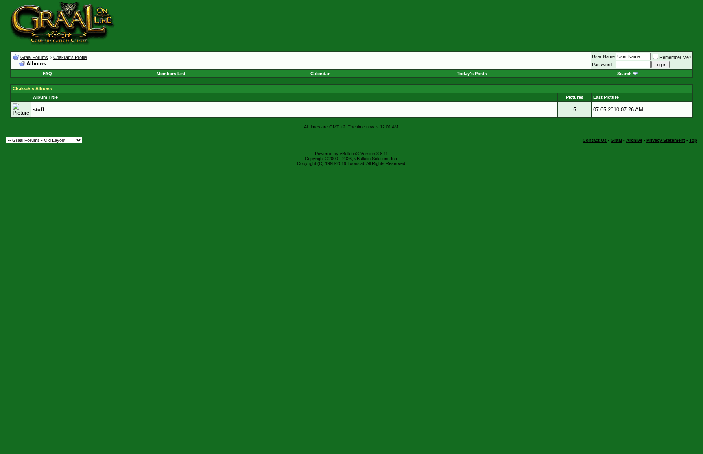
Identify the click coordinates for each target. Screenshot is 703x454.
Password (602, 64)
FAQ (47, 73)
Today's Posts (472, 73)
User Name (603, 56)
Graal (616, 140)
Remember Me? (675, 57)
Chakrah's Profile (70, 57)
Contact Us (595, 140)
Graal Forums (34, 57)
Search (624, 73)
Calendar (320, 73)
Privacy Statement (665, 140)
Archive (634, 140)
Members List (171, 73)
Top (693, 140)
